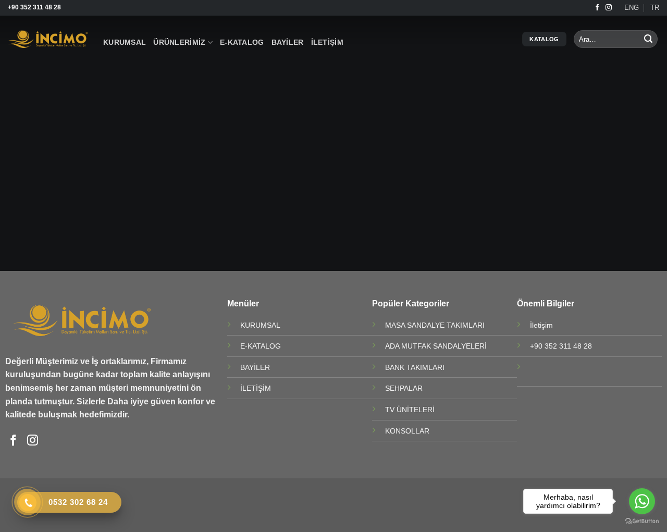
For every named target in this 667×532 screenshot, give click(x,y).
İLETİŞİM (327, 42)
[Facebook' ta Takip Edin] (597, 7)
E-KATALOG (242, 42)
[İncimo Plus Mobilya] (48, 39)
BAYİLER (287, 42)
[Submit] (648, 39)
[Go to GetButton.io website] (642, 521)
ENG (631, 7)
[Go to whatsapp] (642, 501)
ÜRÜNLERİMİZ (179, 42)
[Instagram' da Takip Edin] (609, 7)
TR (654, 7)
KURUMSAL (124, 42)
